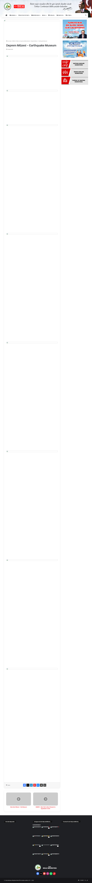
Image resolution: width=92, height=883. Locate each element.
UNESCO (14, 41)
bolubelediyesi (36, 825)
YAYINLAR (51, 15)
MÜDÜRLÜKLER (36, 15)
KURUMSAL (13, 15)
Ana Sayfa (9, 41)
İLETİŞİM (69, 15)
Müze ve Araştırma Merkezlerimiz (23, 41)
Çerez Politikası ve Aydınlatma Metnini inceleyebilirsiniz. (50, 881)
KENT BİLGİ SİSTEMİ (24, 15)
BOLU (44, 15)
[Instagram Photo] (37, 831)
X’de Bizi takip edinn (10, 821)
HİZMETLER (60, 15)
